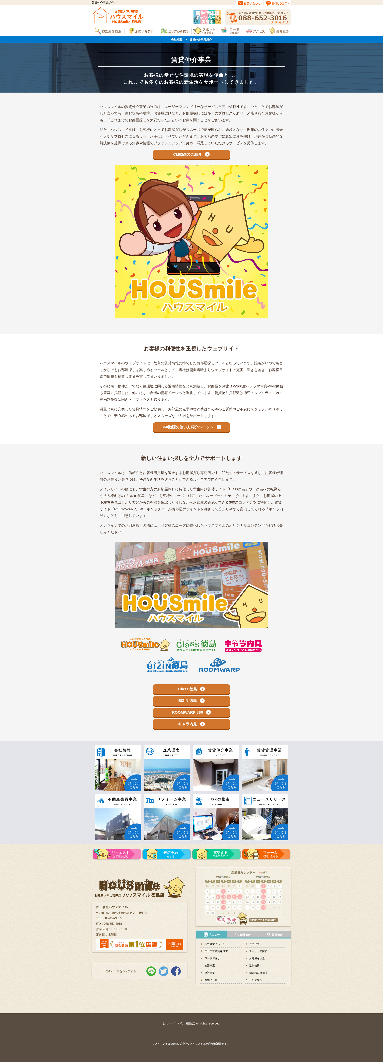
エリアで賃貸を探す (216, 951)
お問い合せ (210, 979)
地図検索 (209, 965)
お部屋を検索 (257, 958)
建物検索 (254, 965)
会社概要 (176, 39)
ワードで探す (212, 958)
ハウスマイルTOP (214, 943)
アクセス (254, 943)
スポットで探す (258, 951)
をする (170, 854)
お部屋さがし (121, 854)
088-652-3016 (220, 854)
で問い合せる (270, 854)
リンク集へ (255, 979)
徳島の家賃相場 (258, 972)
